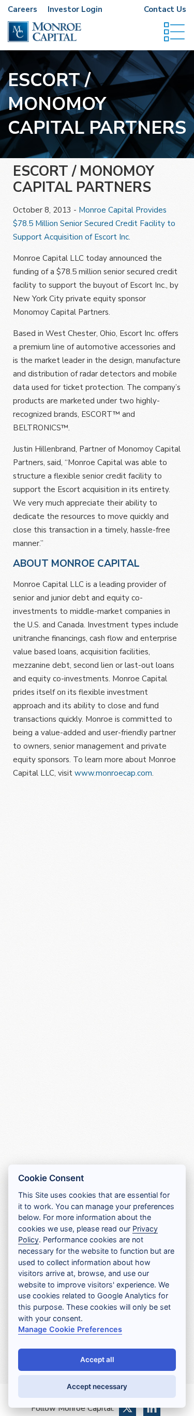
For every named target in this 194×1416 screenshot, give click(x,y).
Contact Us (165, 9)
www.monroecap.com (113, 773)
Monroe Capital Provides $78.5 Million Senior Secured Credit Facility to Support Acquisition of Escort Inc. (94, 223)
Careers (22, 9)
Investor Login (75, 9)
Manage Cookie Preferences (70, 1329)
